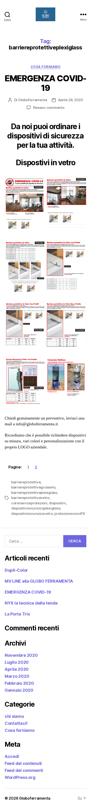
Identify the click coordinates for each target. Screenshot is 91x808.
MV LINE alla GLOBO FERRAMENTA (39, 581)
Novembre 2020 (21, 655)
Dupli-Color (16, 570)
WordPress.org (20, 777)
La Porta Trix (17, 614)
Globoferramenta (34, 798)
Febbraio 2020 (19, 683)
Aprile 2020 (17, 669)
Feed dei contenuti (23, 763)
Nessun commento (48, 107)
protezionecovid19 (69, 513)
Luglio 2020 (17, 662)
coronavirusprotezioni (29, 503)
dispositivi (57, 503)
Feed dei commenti (24, 770)
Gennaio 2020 (19, 690)
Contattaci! (16, 723)
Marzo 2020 (17, 676)
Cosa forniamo (46, 67)
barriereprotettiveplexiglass (34, 492)
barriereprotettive (26, 482)
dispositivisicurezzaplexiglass (35, 508)
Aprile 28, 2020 (70, 100)
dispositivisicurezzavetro (32, 513)
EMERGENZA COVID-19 (45, 83)
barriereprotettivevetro (30, 497)
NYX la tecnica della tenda (31, 603)
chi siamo (14, 716)
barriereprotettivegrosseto (33, 487)
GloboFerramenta (32, 100)
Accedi (12, 756)
